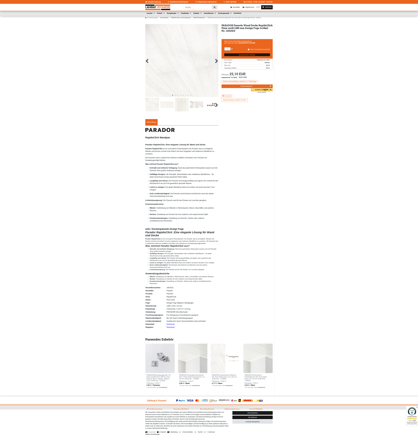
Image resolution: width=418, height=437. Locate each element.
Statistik (163, 432)
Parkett (160, 13)
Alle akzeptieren (252, 413)
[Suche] (214, 7)
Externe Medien (188, 432)
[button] (262, 90)
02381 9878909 (231, 2)
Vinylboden (185, 13)
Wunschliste (227, 96)
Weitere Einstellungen (152, 434)
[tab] (151, 122)
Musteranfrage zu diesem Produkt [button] (234, 100)
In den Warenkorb (246, 86)
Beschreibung (151, 122)
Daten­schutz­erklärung (159, 428)
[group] (192, 358)
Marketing (174, 432)
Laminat (150, 13)
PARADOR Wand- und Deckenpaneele (181, 17)
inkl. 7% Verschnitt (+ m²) (260, 49)
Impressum (181, 426)
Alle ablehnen (252, 417)
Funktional (211, 432)
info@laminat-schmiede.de (207, 2)
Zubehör (196, 13)
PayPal (200, 432)
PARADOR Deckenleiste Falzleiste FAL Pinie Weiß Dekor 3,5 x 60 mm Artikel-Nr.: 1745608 (224, 377)
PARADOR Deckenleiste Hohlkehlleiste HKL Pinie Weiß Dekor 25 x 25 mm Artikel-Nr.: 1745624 (255, 378)
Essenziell (152, 432)
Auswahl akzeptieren (253, 422)
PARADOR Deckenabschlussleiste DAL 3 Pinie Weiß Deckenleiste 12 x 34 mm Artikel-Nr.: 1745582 (192, 377)
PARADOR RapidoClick (199, 17)
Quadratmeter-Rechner (247, 55)
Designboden (172, 13)
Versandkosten (163, 387)
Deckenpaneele (224, 13)
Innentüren (237, 13)
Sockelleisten (209, 13)
